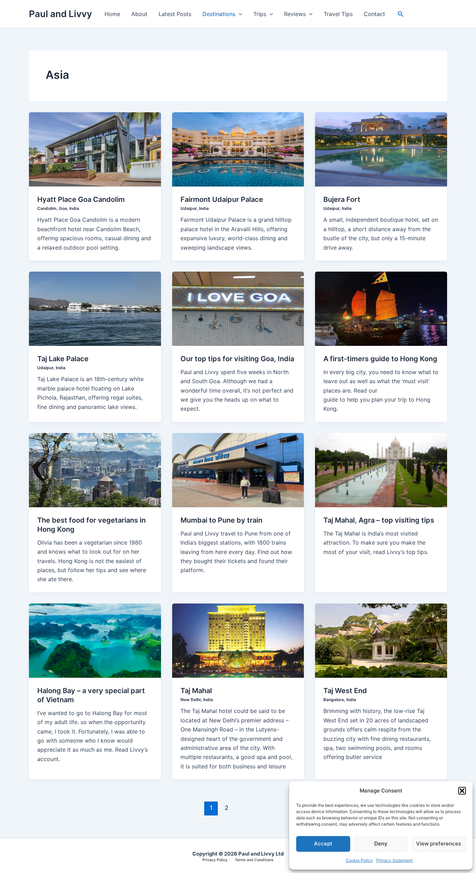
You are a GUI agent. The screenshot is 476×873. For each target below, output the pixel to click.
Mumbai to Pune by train (221, 520)
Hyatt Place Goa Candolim (81, 203)
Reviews (295, 13)
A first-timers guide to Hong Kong (380, 359)
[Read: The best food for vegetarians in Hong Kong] (95, 469)
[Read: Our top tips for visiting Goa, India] (238, 308)
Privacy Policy (215, 860)
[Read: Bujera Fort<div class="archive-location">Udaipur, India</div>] (381, 148)
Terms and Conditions (254, 860)
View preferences (438, 843)
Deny (380, 843)
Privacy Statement (394, 860)
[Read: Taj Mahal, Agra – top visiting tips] (381, 469)
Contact (374, 13)
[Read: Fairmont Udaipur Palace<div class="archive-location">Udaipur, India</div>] (238, 148)
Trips (259, 13)
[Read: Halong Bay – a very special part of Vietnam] (95, 640)
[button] (462, 790)
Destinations (218, 13)
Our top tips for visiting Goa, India (237, 359)
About (139, 13)
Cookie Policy (359, 860)
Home (112, 13)
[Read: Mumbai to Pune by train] (238, 469)
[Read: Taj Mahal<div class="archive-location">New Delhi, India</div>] (238, 640)
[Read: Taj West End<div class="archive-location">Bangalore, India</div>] (381, 640)
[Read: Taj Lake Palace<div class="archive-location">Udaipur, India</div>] (95, 308)
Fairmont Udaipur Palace (222, 203)
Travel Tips (338, 13)
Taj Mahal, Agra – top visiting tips (378, 520)
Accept (323, 843)
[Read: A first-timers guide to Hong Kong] (381, 308)
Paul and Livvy (60, 13)
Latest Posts (175, 13)
